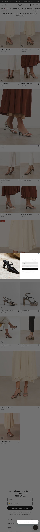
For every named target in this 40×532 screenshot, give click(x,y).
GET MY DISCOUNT (30, 269)
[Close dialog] (39, 253)
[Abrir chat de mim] (35, 527)
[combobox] (23, 266)
